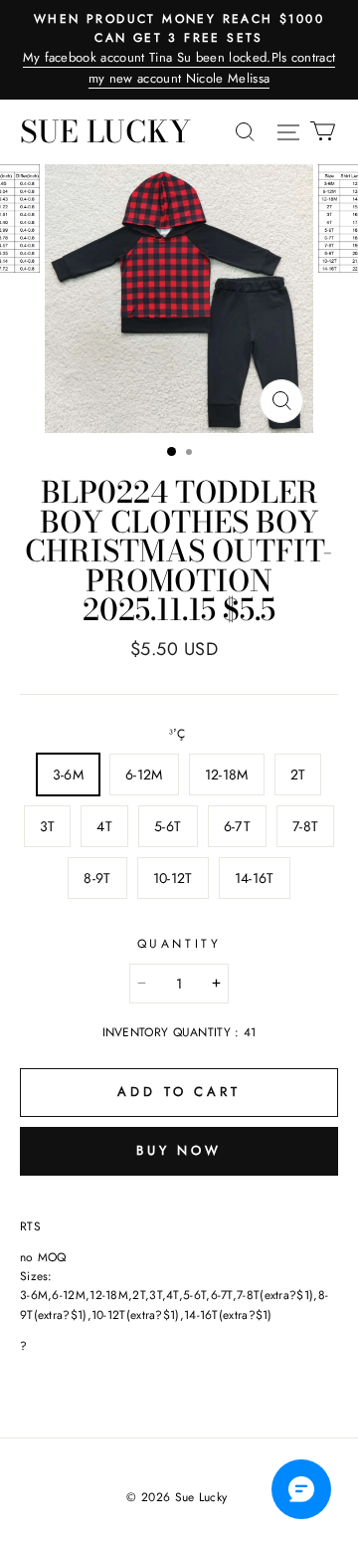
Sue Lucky (105, 131)
